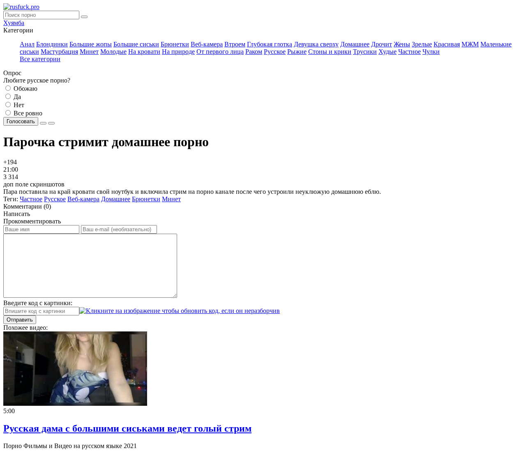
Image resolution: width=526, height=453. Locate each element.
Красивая (447, 44)
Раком (253, 51)
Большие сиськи (136, 44)
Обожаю (24, 88)
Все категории (40, 58)
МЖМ (470, 44)
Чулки (431, 51)
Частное (409, 51)
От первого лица (220, 51)
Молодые (113, 51)
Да (16, 96)
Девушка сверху (316, 44)
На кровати (144, 51)
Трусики (365, 51)
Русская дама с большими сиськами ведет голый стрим (127, 428)
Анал (27, 44)
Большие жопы (90, 44)
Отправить (20, 320)
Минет (89, 51)
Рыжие (297, 51)
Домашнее (354, 44)
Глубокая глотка (269, 44)
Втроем (234, 44)
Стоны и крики (329, 51)
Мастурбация (59, 51)
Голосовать (21, 121)
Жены (402, 44)
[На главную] (21, 6)
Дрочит (381, 44)
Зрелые (422, 44)
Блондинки (52, 44)
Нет (18, 104)
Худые (387, 51)
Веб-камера (207, 44)
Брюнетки (175, 44)
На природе (178, 51)
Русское (275, 51)
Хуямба (13, 22)
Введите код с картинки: (37, 302)
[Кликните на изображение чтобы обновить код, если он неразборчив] (179, 310)
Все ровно (27, 113)
